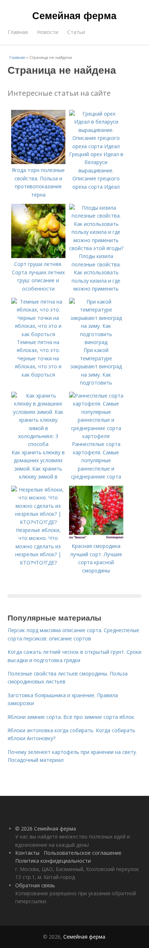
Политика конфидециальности (53, 860)
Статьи (76, 32)
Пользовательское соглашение (83, 852)
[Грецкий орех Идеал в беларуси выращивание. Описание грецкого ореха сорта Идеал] (96, 146)
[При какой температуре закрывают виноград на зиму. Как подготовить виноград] (96, 342)
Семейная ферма (74, 15)
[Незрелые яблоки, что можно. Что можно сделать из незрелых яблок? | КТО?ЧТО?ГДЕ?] (38, 522)
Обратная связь (35, 885)
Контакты (27, 852)
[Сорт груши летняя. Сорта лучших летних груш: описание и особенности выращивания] (38, 256)
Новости (47, 32)
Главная (18, 32)
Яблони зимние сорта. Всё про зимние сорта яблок (71, 716)
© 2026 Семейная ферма (45, 828)
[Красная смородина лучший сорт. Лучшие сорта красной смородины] (96, 538)
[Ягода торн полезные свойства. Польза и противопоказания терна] (38, 162)
